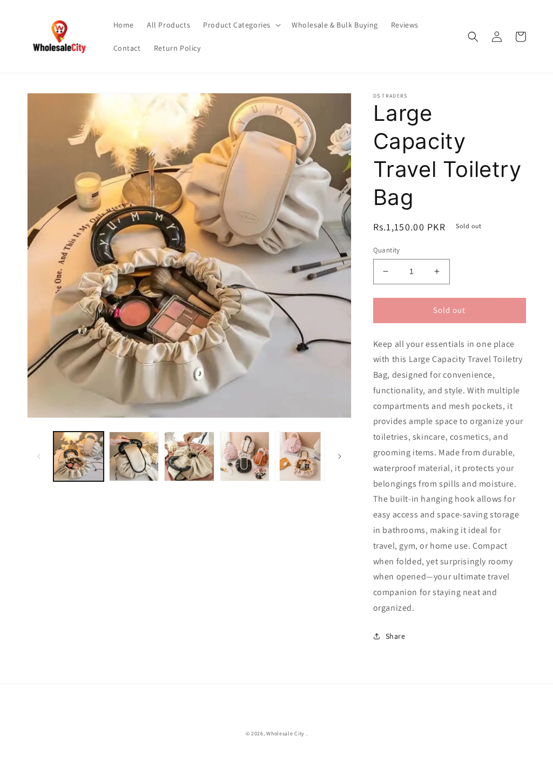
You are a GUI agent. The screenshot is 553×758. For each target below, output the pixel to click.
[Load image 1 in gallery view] (78, 457)
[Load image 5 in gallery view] (300, 457)
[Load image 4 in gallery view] (245, 457)
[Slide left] (39, 456)
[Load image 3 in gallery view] (189, 457)
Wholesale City (285, 733)
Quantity (386, 250)
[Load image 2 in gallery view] (134, 457)
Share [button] (396, 636)
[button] (241, 24)
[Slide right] (340, 456)
